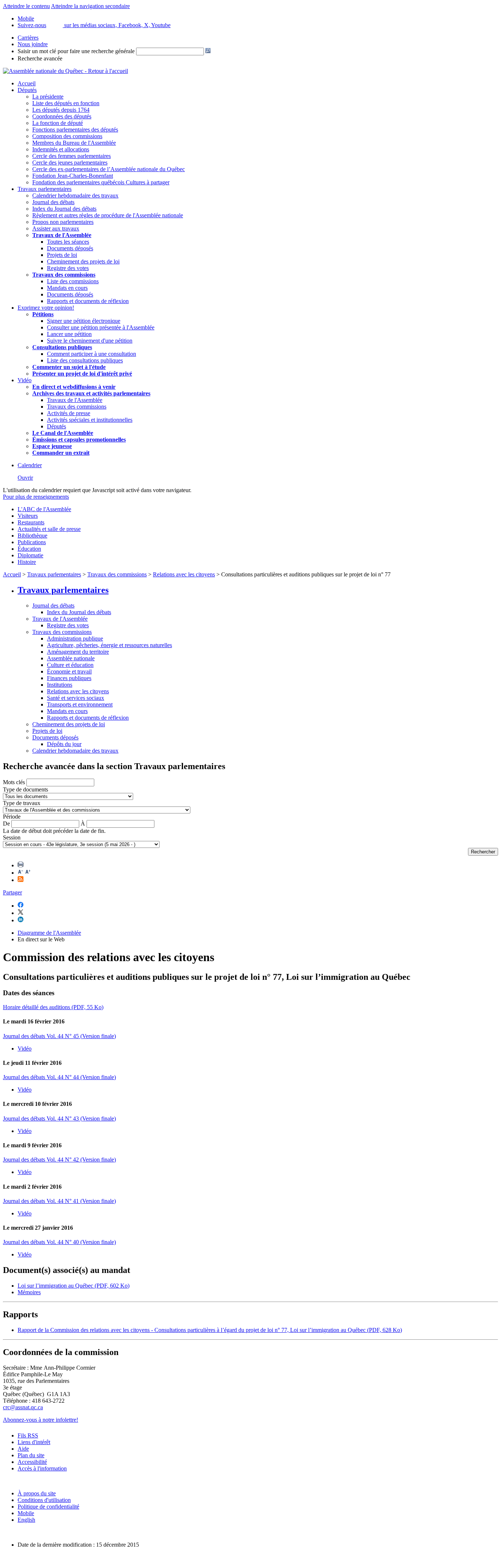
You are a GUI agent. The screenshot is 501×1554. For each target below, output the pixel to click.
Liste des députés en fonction (65, 103)
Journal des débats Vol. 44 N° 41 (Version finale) (59, 1201)
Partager (12, 892)
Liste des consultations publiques (85, 360)
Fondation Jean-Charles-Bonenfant (72, 176)
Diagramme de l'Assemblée (49, 933)
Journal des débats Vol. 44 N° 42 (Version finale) (59, 1159)
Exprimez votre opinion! (46, 307)
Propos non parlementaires (63, 222)
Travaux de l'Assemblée (61, 235)
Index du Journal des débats (64, 209)
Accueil (27, 83)
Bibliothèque (32, 535)
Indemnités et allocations (60, 149)
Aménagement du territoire (78, 652)
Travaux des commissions (63, 275)
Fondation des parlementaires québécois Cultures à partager (100, 182)
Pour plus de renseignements (36, 497)
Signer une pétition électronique (83, 321)
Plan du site (31, 1455)
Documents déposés (70, 248)
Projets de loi (62, 255)
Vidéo (25, 380)
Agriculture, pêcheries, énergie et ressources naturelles (109, 645)
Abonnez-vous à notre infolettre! (40, 1420)
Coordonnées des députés (61, 116)
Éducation (29, 549)
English (26, 1520)
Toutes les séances (68, 242)
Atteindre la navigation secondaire (90, 6)
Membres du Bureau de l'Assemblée (74, 143)
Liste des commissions (73, 281)
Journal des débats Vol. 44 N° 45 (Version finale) (59, 1036)
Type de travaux (21, 803)
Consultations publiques (62, 347)
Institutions (59, 685)
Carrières (28, 37)
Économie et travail (69, 671)
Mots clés (14, 782)
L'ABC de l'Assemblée (44, 509)
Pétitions (43, 314)
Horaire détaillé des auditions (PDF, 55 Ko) (53, 1007)
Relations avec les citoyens (184, 574)
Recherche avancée (40, 58)
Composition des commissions (67, 136)
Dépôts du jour (64, 744)
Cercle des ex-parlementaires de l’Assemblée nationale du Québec (108, 169)
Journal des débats (53, 202)
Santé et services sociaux (75, 698)
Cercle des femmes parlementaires (71, 156)
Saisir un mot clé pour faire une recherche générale (76, 51)
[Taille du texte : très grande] (28, 873)
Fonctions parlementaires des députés (75, 129)
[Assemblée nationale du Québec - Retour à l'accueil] (65, 71)
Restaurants (31, 522)
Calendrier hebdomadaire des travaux (75, 195)
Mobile (26, 1513)
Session (12, 837)
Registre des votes (68, 268)
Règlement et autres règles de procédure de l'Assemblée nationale (107, 215)
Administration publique (75, 638)
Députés (27, 90)
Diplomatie (30, 555)
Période (12, 816)
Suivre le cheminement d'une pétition (89, 340)
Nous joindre (33, 44)
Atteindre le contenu (26, 6)
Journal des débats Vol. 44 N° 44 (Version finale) (59, 1077)
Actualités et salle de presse (49, 529)
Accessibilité (32, 1462)
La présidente (47, 96)
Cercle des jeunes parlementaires (69, 162)
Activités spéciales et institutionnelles (89, 420)
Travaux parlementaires (45, 189)
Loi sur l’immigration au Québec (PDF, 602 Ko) (73, 1285)
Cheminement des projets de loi (83, 261)
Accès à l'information (42, 1468)
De (6, 823)
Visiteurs (28, 516)
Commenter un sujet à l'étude (69, 367)
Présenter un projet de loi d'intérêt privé (82, 373)
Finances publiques (69, 678)
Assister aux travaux (55, 228)
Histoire (27, 562)
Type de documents (25, 789)
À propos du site (37, 1493)
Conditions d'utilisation (44, 1500)
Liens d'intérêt (34, 1442)
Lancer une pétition (69, 334)
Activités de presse (68, 413)
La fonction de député (57, 123)
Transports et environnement (80, 704)
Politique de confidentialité (48, 1506)
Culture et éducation (70, 665)
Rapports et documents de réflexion (88, 301)
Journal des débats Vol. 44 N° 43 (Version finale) (59, 1118)
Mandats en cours (67, 288)
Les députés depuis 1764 (60, 110)
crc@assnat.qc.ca (23, 1407)
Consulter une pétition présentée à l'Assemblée (100, 327)
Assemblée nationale (71, 658)
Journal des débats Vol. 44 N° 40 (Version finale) (59, 1242)
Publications (32, 542)
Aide (23, 1449)
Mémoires (29, 1292)
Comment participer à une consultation (91, 354)
